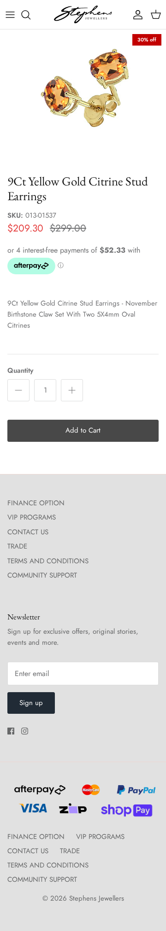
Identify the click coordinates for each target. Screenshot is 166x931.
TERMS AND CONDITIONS (48, 561)
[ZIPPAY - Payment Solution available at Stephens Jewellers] (71, 812)
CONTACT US (27, 532)
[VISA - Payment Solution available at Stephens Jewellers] (31, 812)
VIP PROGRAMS (31, 517)
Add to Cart (83, 430)
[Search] (30, 15)
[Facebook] (10, 731)
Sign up (31, 703)
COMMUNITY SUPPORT (42, 575)
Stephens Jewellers (96, 898)
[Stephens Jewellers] (83, 14)
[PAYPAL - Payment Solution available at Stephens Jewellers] (134, 794)
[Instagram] (24, 731)
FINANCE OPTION (36, 503)
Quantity (20, 371)
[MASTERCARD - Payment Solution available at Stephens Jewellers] (90, 794)
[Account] (135, 15)
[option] (83, 99)
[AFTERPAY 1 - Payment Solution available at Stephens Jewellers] (39, 794)
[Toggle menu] (10, 15)
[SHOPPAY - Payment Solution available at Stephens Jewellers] (123, 812)
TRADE (17, 546)
